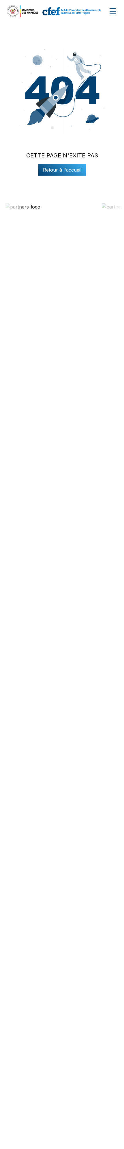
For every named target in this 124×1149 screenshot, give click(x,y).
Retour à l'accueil (62, 170)
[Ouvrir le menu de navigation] (112, 11)
